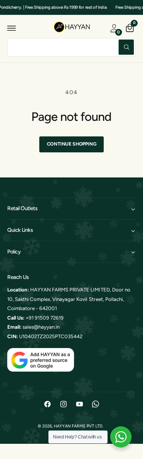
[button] (12, 28)
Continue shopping (71, 144)
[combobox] (71, 47)
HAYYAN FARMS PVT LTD (78, 426)
